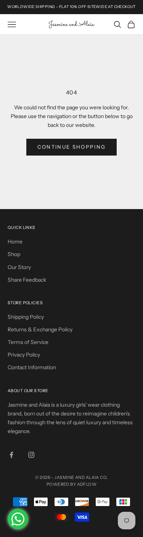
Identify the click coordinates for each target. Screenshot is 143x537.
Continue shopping (71, 147)
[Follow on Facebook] (11, 455)
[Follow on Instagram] (31, 455)
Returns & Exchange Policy (40, 329)
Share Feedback (27, 279)
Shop (14, 254)
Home (15, 241)
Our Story (19, 267)
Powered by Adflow (71, 484)
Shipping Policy (26, 316)
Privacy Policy (24, 354)
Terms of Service (28, 342)
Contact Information (32, 367)
